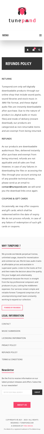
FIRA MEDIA (28, 426)
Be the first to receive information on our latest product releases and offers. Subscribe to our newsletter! (21, 382)
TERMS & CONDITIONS (12, 359)
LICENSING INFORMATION (14, 338)
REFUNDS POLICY (9, 352)
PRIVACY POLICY (9, 345)
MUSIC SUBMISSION (11, 331)
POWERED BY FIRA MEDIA (12, 307)
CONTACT (6, 324)
